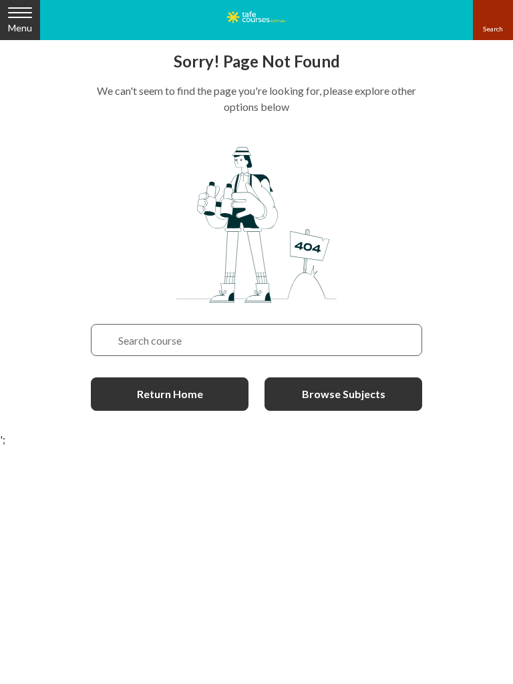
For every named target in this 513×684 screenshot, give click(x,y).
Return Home (170, 393)
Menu (20, 27)
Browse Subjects (343, 393)
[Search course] (105, 340)
